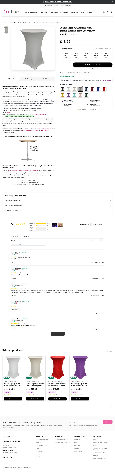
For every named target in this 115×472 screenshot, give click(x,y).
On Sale (89, 12)
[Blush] (80, 95)
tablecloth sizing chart (45, 128)
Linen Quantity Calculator (62, 439)
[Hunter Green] (86, 95)
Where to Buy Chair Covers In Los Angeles (101, 449)
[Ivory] (74, 89)
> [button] (58, 334)
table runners (26, 130)
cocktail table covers (40, 114)
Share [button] (14, 262)
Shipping (76, 448)
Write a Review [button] (98, 224)
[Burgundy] (92, 89)
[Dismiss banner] (113, 2)
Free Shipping (78, 451)
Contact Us (77, 439)
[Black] (62, 89)
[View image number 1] (6, 30)
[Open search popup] (104, 12)
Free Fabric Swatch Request (100, 442)
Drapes (82, 12)
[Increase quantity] (70, 65)
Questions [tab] (24, 236)
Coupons (95, 445)
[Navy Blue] (86, 89)
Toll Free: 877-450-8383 (52, 5)
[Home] (11, 12)
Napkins (65, 12)
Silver (8, 112)
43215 (82, 80)
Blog (94, 439)
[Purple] (68, 95)
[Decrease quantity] (62, 65)
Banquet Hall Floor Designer (62, 442)
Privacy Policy (77, 445)
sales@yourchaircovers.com (10, 452)
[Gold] (62, 95)
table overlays (34, 130)
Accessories (74, 12)
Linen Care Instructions (99, 458)
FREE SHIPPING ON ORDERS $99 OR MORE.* (58, 2)
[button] (100, 262)
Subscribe (107, 422)
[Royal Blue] (98, 89)
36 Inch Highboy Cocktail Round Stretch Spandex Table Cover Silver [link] (39, 23)
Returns (76, 442)
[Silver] (80, 89)
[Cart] (110, 12)
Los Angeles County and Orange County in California (23, 170)
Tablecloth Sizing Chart (99, 452)
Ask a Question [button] (85, 224)
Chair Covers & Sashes (31, 12)
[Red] (104, 89)
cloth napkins (44, 130)
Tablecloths (43, 12)
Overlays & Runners (55, 12)
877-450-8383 (16, 441)
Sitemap (95, 455)
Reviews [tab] (14, 236)
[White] (68, 89)
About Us (76, 454)
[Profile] (107, 12)
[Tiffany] (74, 95)
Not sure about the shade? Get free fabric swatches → (76, 72)
